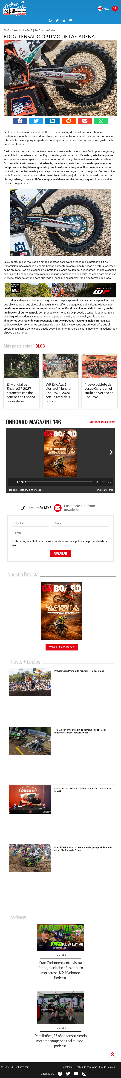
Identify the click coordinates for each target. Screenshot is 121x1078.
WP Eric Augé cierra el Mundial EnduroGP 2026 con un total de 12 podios (59, 392)
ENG (106, 9)
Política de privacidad (86, 1067)
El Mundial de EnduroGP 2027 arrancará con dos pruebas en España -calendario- (21, 392)
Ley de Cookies (107, 1067)
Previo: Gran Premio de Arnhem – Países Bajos (79, 670)
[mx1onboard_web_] (60, 296)
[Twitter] (57, 20)
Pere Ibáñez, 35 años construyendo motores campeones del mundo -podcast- (61, 1040)
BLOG (6, 30)
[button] (20, 121)
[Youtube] (70, 20)
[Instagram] (63, 20)
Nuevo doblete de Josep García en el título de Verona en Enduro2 (99, 390)
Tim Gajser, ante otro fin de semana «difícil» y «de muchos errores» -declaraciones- (80, 731)
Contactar (68, 1067)
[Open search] (115, 8)
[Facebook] (50, 20)
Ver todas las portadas (102, 422)
